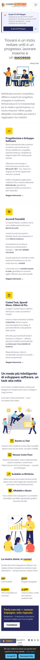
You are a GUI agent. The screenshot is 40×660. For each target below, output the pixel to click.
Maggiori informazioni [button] (13, 195)
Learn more (30, 651)
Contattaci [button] (12, 625)
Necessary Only (26, 656)
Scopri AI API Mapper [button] (18, 29)
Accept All (11, 656)
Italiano (9, 641)
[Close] (35, 29)
